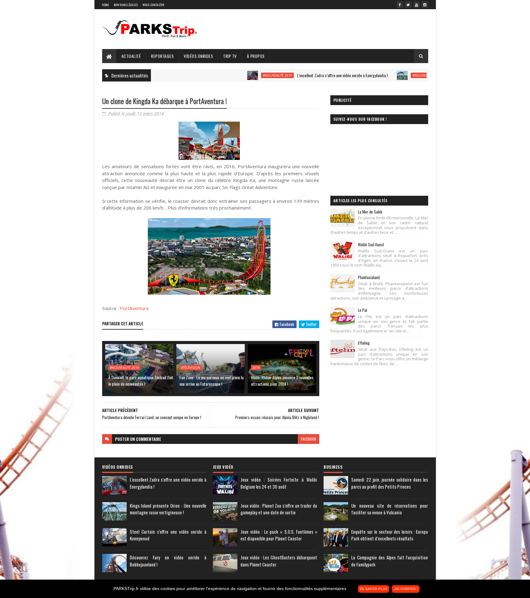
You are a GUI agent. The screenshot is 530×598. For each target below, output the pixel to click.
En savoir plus (373, 589)
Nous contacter (153, 4)
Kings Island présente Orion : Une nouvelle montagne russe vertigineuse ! (168, 509)
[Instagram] (424, 4)
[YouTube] (416, 4)
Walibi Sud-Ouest (371, 244)
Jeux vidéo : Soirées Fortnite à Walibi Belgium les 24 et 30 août (278, 483)
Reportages (162, 56)
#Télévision (190, 367)
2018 (256, 367)
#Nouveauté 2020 (408, 75)
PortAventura (134, 308)
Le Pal (362, 310)
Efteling (364, 343)
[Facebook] (400, 4)
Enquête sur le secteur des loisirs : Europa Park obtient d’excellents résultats (389, 535)
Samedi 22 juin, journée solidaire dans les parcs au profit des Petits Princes (389, 483)
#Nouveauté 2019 (258, 75)
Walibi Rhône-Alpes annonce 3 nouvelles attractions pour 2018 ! (282, 380)
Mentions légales (126, 4)
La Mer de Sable (370, 212)
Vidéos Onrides (198, 56)
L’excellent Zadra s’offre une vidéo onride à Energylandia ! (323, 75)
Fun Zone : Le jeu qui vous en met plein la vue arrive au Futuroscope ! (211, 380)
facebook (308, 438)
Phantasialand (369, 277)
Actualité (131, 56)
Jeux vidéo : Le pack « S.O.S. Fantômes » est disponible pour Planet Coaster (278, 535)
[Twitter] (408, 4)
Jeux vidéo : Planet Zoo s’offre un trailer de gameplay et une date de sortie (278, 509)
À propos (256, 56)
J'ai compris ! (406, 589)
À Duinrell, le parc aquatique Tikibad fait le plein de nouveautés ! (140, 380)
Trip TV (230, 56)
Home (105, 4)
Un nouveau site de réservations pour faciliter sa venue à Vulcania (389, 509)
